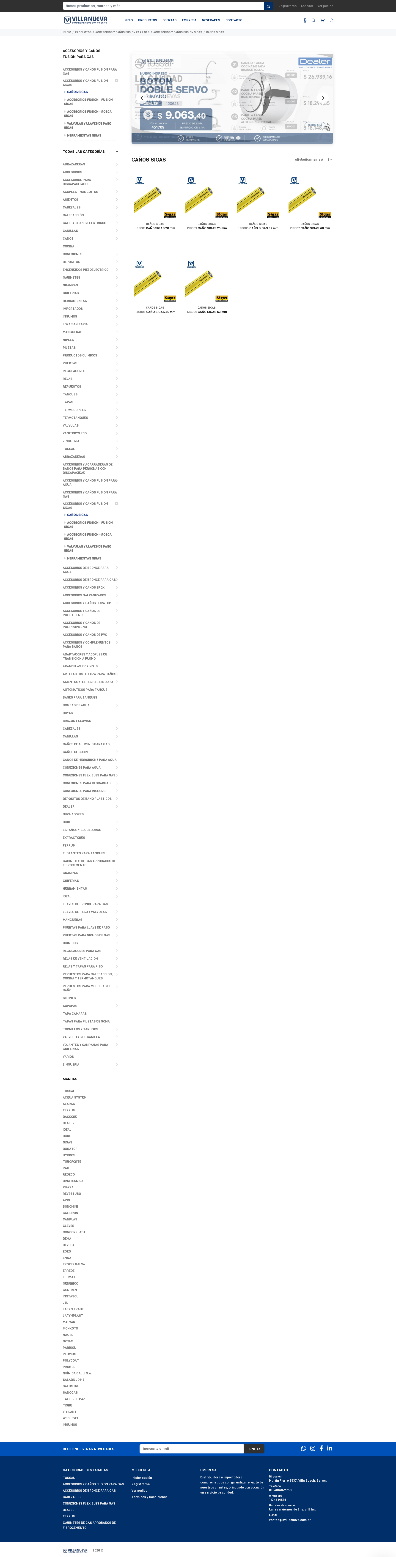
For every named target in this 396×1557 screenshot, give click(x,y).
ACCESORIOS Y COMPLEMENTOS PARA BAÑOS (86, 644)
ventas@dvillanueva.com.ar (290, 1520)
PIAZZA (68, 1187)
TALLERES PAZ (74, 1399)
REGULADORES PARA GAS (82, 951)
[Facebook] (321, 1448)
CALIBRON (70, 1213)
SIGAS (67, 1142)
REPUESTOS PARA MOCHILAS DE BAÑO (87, 988)
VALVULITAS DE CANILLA (81, 1037)
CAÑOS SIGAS (215, 32)
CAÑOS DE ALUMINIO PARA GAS (86, 744)
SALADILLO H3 (73, 1380)
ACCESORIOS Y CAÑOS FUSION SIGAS (177, 32)
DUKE (67, 822)
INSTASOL (70, 1296)
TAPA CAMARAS (75, 1014)
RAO (66, 1168)
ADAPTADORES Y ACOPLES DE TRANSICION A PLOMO (85, 656)
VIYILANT (70, 1412)
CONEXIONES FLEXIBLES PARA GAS (89, 775)
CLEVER (68, 1226)
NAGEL (68, 1335)
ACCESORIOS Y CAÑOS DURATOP (87, 603)
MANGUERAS (72, 332)
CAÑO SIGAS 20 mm (155, 228)
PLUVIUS (69, 1354)
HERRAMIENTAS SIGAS (83, 135)
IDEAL (67, 896)
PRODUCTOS (83, 32)
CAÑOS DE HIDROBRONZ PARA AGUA (90, 760)
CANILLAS (70, 231)
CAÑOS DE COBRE (76, 752)
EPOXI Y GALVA (74, 1264)
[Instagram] (312, 1448)
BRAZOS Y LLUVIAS (77, 721)
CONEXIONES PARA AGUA (82, 767)
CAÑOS (68, 238)
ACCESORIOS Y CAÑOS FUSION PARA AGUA (90, 482)
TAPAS (68, 402)
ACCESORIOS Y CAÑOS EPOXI (84, 587)
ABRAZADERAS (74, 164)
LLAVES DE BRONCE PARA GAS (85, 904)
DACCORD (70, 1117)
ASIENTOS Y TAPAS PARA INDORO (88, 682)
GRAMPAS (70, 285)
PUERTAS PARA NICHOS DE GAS (86, 935)
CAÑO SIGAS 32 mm (258, 228)
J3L (65, 1303)
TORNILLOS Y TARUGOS (80, 1029)
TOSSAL (69, 449)
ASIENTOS (70, 199)
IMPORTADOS (73, 309)
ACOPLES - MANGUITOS (80, 192)
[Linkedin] (329, 1448)
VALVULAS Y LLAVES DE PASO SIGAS (87, 125)
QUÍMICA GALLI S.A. (77, 1373)
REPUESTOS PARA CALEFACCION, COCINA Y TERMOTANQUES (88, 976)
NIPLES (68, 340)
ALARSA (69, 1104)
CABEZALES (71, 207)
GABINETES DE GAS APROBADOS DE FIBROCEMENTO (89, 863)
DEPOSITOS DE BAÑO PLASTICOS (87, 799)
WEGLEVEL (71, 1418)
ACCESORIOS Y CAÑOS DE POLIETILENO (81, 613)
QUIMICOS (70, 943)
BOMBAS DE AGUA (76, 705)
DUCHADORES (73, 814)
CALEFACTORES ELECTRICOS (84, 223)
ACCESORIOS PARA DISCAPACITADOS (77, 182)
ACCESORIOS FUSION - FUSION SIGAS (88, 102)
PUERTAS (70, 363)
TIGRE (67, 1405)
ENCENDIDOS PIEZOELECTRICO (85, 270)
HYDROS (69, 1155)
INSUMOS (70, 316)
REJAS (67, 379)
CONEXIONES (72, 254)
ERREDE (68, 1271)
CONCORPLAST (74, 1232)
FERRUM (69, 845)
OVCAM (68, 1341)
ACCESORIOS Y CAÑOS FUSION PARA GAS (122, 32)
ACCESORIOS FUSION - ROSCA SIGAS (88, 114)
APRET (68, 1200)
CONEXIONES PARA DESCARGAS (86, 783)
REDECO (69, 1174)
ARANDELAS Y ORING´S (80, 666)
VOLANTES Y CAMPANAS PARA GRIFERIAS (85, 1047)
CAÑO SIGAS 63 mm (207, 312)
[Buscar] (313, 20)
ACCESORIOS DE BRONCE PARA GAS (89, 580)
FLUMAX (69, 1277)
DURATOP (70, 1149)
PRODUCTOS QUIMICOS (80, 355)
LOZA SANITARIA (75, 324)
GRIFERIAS (71, 293)
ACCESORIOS (72, 172)
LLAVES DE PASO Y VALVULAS (85, 912)
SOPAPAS (70, 1006)
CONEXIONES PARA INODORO (84, 791)
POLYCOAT (71, 1360)
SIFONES (69, 998)
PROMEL (69, 1367)
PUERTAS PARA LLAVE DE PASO (86, 927)
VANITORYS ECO (75, 433)
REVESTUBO (72, 1194)
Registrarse (287, 6)
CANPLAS (70, 1219)
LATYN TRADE (73, 1309)
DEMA (67, 1238)
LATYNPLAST (73, 1315)
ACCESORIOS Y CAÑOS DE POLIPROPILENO (81, 625)
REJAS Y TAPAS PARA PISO (83, 966)
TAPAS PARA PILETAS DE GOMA (86, 1021)
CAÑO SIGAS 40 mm (309, 228)
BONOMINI (70, 1206)
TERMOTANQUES (75, 418)
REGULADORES (74, 371)
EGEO (67, 1251)
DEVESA (68, 1245)
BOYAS (68, 713)
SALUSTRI (70, 1386)
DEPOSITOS (71, 262)
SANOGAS (70, 1392)
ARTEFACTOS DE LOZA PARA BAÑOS (89, 674)
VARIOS (68, 1057)
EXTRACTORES (74, 838)
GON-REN (70, 1290)
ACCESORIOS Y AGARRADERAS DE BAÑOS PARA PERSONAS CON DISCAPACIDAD (88, 468)
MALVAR (69, 1322)
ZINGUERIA (71, 441)
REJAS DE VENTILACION (80, 959)
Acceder (307, 6)
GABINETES (71, 277)
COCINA (68, 246)
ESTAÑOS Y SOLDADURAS (82, 830)
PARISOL (69, 1348)
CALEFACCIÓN (73, 215)
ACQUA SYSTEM (74, 1097)
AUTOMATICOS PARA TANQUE (85, 690)
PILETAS (69, 347)
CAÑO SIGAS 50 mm (155, 312)
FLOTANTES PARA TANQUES (84, 853)
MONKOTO (70, 1328)
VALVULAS (71, 425)
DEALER (68, 806)
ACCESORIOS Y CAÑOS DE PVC (85, 635)
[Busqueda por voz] (305, 20)
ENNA (67, 1258)
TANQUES (70, 394)
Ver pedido (325, 6)
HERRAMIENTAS (75, 301)
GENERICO (70, 1283)
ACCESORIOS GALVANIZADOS (84, 595)
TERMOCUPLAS (74, 410)
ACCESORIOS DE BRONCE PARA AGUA (86, 570)
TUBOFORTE (72, 1162)
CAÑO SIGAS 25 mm (207, 228)
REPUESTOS (72, 386)
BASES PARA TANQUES (80, 697)
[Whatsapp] (303, 1448)
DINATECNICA (73, 1181)
